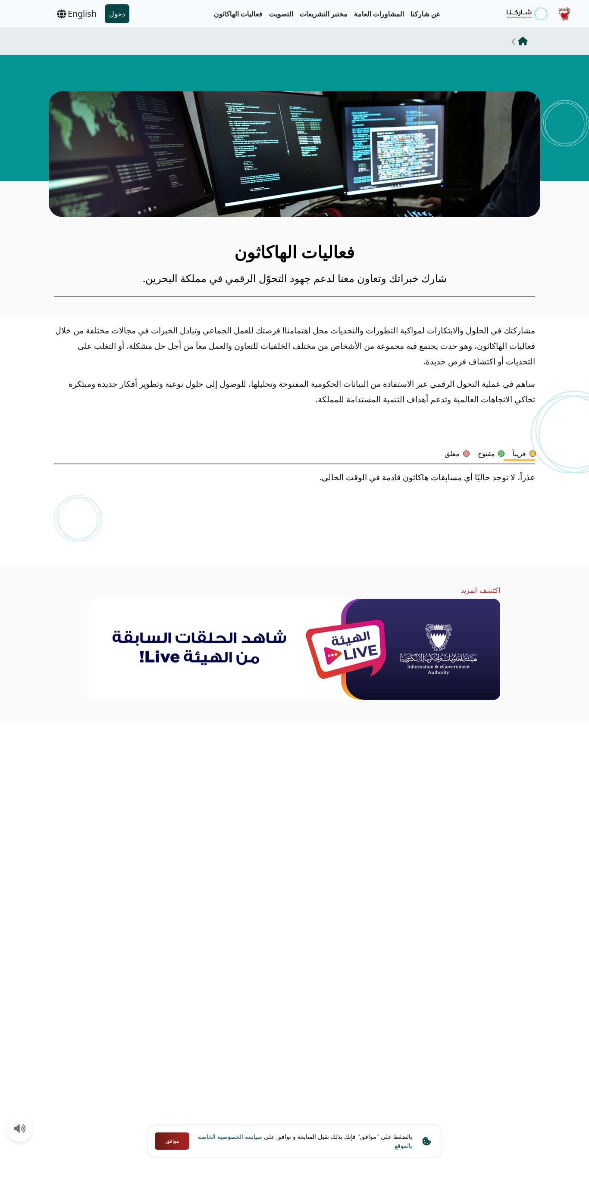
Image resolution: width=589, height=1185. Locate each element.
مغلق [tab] (452, 453)
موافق (172, 1141)
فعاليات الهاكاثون (238, 14)
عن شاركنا (425, 14)
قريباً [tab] (519, 453)
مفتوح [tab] (486, 453)
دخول (117, 14)
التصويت (281, 14)
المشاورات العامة (379, 14)
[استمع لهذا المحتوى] (20, 1129)
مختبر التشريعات (324, 14)
